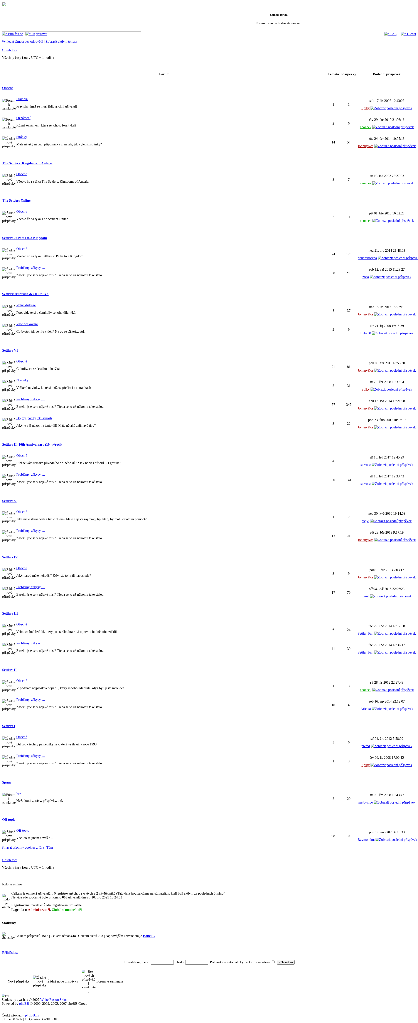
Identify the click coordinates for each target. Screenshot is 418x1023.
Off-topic (8, 819)
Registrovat (39, 34)
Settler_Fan (365, 633)
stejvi (365, 521)
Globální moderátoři (67, 910)
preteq (365, 746)
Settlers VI (10, 350)
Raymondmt (366, 839)
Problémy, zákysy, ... (30, 268)
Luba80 (365, 333)
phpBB (24, 1003)
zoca (365, 277)
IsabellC (149, 936)
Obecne (21, 211)
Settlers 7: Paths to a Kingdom (24, 238)
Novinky (22, 380)
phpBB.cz (32, 1015)
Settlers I (8, 726)
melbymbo (365, 802)
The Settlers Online (16, 200)
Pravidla (22, 99)
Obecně (7, 88)
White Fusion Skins (53, 999)
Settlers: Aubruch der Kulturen (25, 294)
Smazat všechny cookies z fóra (23, 847)
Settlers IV (10, 557)
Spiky (366, 108)
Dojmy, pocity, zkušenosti (34, 418)
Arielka (366, 709)
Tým (49, 847)
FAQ (393, 34)
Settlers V (9, 501)
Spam (6, 782)
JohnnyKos (365, 146)
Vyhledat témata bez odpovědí (22, 41)
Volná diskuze (26, 305)
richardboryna (367, 258)
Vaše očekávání (27, 324)
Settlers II (9, 670)
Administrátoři (39, 910)
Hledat (411, 34)
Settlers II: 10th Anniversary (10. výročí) (32, 444)
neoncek (365, 127)
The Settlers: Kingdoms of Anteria (27, 163)
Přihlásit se (15, 34)
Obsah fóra (9, 50)
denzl (365, 596)
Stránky (21, 137)
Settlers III (10, 613)
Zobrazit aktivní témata (61, 41)
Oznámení (23, 118)
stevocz (366, 465)
